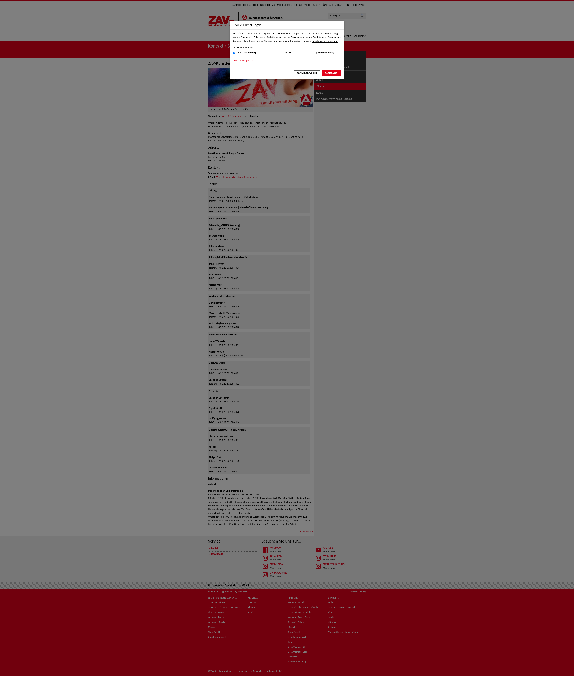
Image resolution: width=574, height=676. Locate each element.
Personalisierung (326, 53)
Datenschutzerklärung (326, 41)
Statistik (287, 53)
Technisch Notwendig (246, 53)
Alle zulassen (331, 73)
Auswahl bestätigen (307, 73)
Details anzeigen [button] (241, 61)
